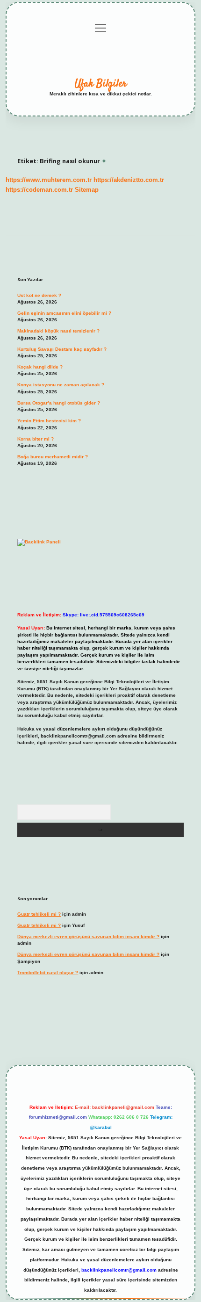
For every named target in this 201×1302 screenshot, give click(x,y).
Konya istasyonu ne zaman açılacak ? (60, 384)
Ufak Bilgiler (101, 83)
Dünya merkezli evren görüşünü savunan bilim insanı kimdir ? (88, 936)
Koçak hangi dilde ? (40, 366)
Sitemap (87, 189)
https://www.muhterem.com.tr (49, 179)
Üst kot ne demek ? (39, 295)
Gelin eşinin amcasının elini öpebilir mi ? (64, 313)
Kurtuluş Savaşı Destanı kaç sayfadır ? (62, 349)
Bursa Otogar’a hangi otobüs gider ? (58, 402)
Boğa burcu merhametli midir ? (52, 456)
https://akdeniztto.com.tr (128, 179)
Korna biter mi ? (35, 438)
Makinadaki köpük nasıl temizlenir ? (58, 330)
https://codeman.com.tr (39, 189)
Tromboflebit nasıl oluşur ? (47, 972)
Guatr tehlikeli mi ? (39, 914)
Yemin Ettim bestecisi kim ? (49, 420)
